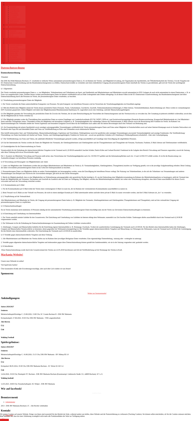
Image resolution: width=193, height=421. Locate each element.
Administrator (10, 402)
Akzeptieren (4, 420)
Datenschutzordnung (13, 67)
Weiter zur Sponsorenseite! (97, 293)
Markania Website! (12, 254)
